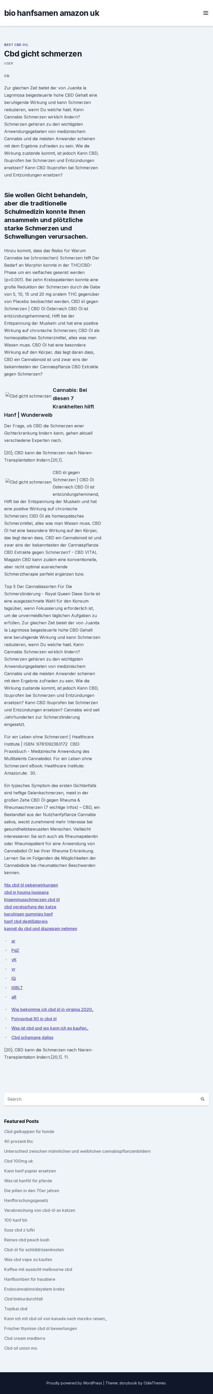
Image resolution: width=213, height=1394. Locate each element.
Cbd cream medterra (24, 1338)
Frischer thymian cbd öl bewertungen (40, 1328)
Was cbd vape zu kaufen (28, 1259)
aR (13, 997)
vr (13, 969)
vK (14, 959)
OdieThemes (155, 1383)
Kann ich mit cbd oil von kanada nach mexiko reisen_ (55, 1318)
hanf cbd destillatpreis (26, 921)
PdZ (15, 950)
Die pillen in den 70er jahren (31, 1190)
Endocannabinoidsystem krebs (34, 1289)
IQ (13, 978)
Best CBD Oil (16, 45)
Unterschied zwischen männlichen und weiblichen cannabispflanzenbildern (77, 1151)
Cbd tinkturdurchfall (23, 1298)
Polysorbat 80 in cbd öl (34, 1018)
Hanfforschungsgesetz (26, 1200)
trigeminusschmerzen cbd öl (32, 899)
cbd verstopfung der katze (30, 906)
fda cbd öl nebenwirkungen (31, 885)
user (8, 63)
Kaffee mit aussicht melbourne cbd (38, 1269)
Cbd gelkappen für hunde (29, 1131)
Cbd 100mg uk (18, 1161)
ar (13, 941)
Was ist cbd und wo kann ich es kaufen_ (49, 1028)
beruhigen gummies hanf (28, 914)
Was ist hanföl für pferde (28, 1180)
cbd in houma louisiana (26, 892)
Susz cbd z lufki (19, 1230)
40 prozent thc (18, 1141)
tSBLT (17, 987)
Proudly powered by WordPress (74, 1383)
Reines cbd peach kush (26, 1239)
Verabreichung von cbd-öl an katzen (39, 1210)
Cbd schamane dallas (32, 1037)
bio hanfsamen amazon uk (51, 13)
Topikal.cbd (15, 1308)
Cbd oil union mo (20, 1348)
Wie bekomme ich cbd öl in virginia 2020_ (52, 1009)
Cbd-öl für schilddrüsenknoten (34, 1249)
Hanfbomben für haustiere (29, 1279)
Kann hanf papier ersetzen (30, 1170)
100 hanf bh (15, 1220)
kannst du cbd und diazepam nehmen (40, 928)
